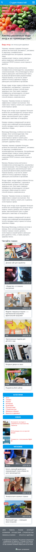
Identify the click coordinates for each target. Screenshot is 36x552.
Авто (7, 398)
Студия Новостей (18, 2)
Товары (8, 399)
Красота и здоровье (13, 413)
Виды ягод (6, 44)
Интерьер (9, 403)
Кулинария (9, 405)
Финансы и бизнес (12, 411)
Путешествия (10, 407)
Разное (4, 8)
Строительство (11, 409)
